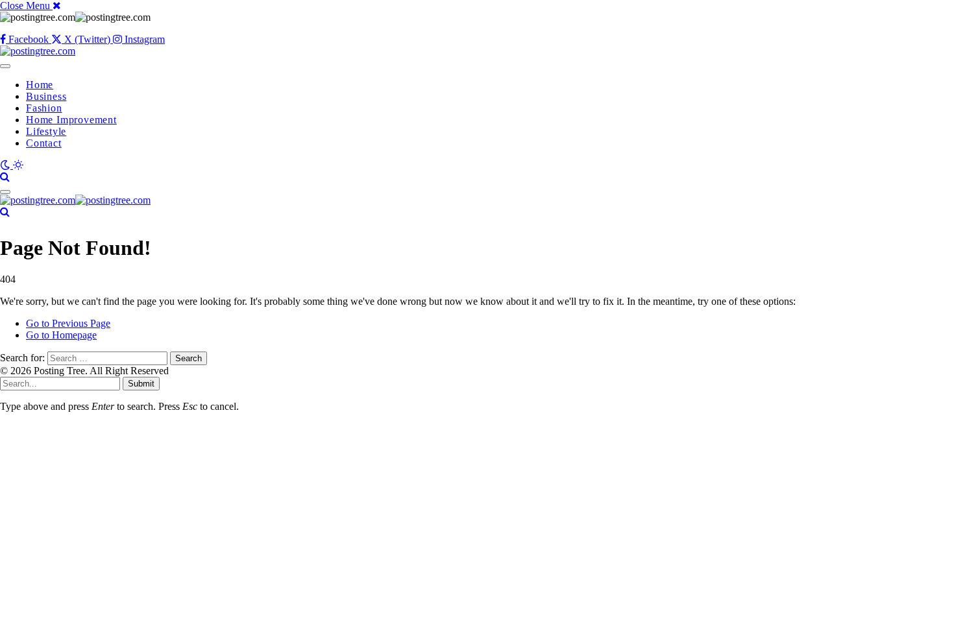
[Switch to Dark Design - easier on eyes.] (6, 165)
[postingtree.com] (37, 50)
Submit (141, 383)
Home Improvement (71, 119)
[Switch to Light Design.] (18, 165)
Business (46, 96)
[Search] (5, 176)
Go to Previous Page (68, 323)
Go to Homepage (61, 334)
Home (39, 84)
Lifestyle (46, 131)
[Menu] (5, 66)
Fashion (44, 107)
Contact (44, 143)
